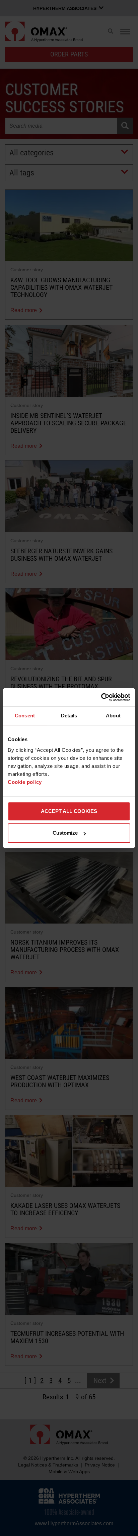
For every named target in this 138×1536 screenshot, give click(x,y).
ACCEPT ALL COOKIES (69, 811)
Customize (65, 833)
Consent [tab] (25, 715)
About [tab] (113, 715)
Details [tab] (69, 715)
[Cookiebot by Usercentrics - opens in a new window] (101, 697)
